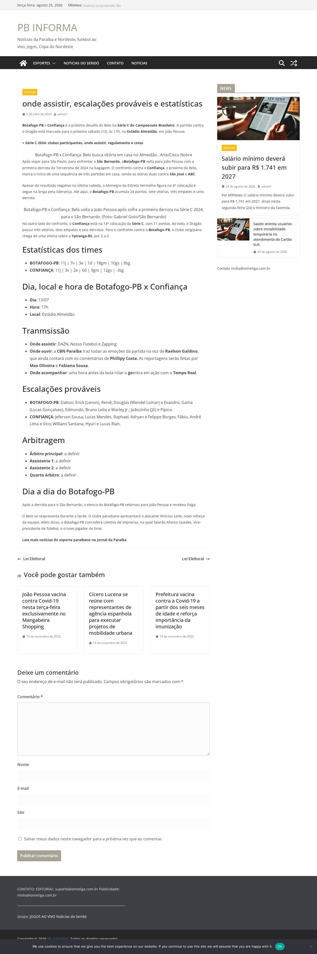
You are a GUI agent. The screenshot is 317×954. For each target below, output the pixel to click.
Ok (280, 946)
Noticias (139, 63)
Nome (23, 764)
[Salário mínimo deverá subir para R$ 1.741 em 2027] (258, 118)
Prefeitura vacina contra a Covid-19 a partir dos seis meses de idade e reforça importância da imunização (180, 610)
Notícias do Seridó (71, 916)
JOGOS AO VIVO (42, 916)
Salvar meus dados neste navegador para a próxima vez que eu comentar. (93, 839)
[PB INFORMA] (23, 63)
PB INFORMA (47, 27)
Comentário (30, 696)
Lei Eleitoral (34, 558)
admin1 (62, 114)
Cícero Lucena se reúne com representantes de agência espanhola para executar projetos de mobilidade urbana (110, 613)
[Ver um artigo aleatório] (294, 63)
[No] (310, 946)
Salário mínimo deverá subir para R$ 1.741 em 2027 (254, 167)
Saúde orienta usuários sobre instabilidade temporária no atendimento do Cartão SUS (272, 234)
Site (20, 812)
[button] (53, 63)
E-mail (23, 788)
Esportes (41, 63)
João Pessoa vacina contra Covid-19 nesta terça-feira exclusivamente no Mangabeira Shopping (44, 610)
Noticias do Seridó (81, 63)
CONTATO (115, 63)
